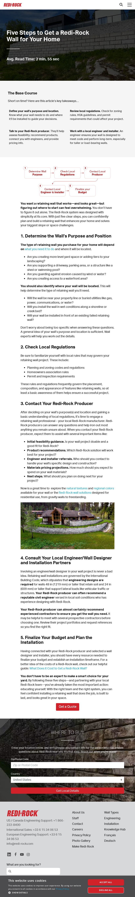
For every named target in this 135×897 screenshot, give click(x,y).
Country (15, 773)
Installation (111, 823)
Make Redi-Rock (83, 846)
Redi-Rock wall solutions (75, 492)
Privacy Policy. (62, 888)
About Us (78, 812)
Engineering (112, 818)
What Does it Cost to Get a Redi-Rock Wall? (58, 668)
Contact (77, 823)
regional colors (104, 488)
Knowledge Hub (115, 829)
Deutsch (109, 840)
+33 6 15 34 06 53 (45, 829)
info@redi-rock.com (20, 843)
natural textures (77, 488)
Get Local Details (67, 790)
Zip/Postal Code (20, 759)
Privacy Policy (81, 835)
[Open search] (121, 4)
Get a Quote (67, 706)
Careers (77, 829)
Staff (75, 818)
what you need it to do (39, 249)
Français (110, 835)
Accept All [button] (106, 882)
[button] (46, 893)
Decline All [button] (105, 890)
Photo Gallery (81, 840)
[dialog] (67, 886)
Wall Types (111, 812)
